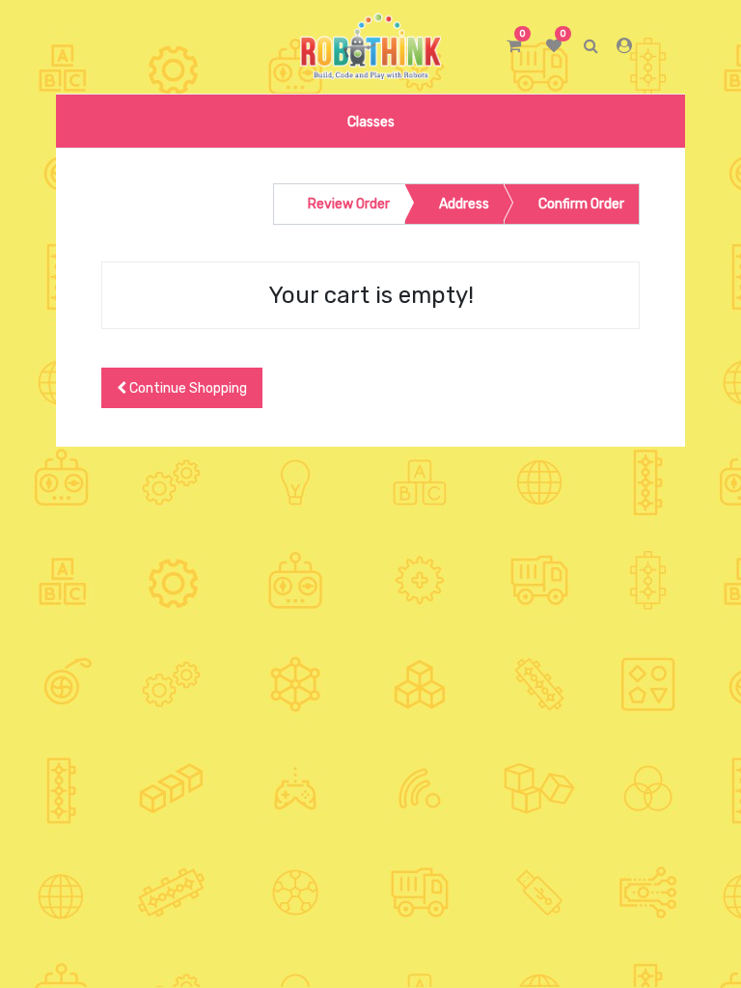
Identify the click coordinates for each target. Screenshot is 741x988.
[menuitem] (370, 121)
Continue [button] (186, 388)
